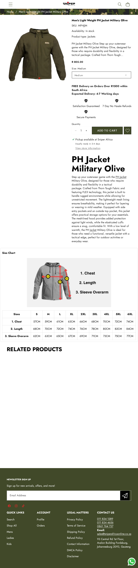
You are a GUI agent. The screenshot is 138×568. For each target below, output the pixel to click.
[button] (127, 4)
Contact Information (78, 544)
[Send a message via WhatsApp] (131, 561)
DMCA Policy (74, 550)
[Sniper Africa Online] (69, 4)
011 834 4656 (105, 522)
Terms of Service (76, 526)
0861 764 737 (105, 526)
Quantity (76, 124)
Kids (9, 544)
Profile (40, 519)
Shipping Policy (76, 532)
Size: (79, 68)
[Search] (120, 4)
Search (10, 519)
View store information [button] (87, 148)
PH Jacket (121, 177)
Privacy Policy (75, 519)
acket (93, 230)
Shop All (12, 526)
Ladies (10, 538)
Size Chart (8, 253)
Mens (10, 532)
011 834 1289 (105, 519)
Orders (41, 526)
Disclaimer (73, 556)
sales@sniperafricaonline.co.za (114, 534)
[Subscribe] (125, 495)
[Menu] (10, 4)
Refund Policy (75, 538)
